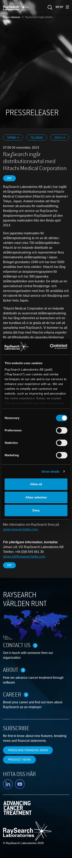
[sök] (50, 8)
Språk (11, 138)
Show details (50, 471)
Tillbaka (37, 138)
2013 (58, 138)
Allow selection (36, 497)
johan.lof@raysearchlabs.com (24, 556)
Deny (36, 510)
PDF (9, 178)
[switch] (61, 430)
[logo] (16, 7)
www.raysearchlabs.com (20, 529)
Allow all (36, 484)
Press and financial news (28, 750)
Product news (19, 759)
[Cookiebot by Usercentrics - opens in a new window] (51, 346)
